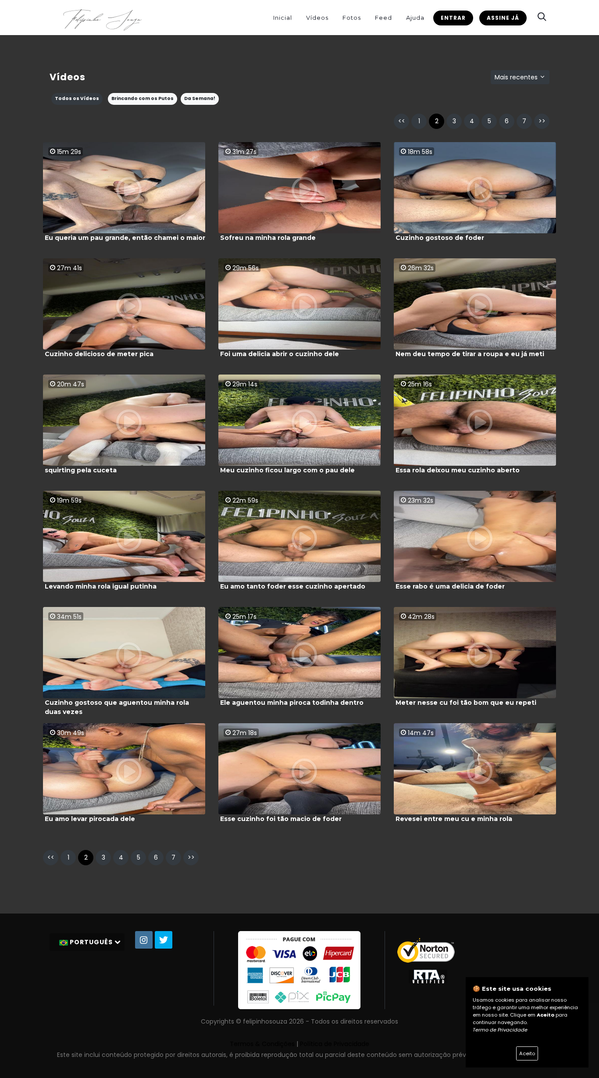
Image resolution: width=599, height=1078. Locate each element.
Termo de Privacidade (500, 1029)
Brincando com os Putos (142, 98)
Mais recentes (517, 77)
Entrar (453, 17)
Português (91, 942)
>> (542, 121)
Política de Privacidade (334, 1043)
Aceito (527, 1053)
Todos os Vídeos (77, 98)
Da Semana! (199, 98)
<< (401, 121)
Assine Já (503, 17)
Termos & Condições (262, 1043)
